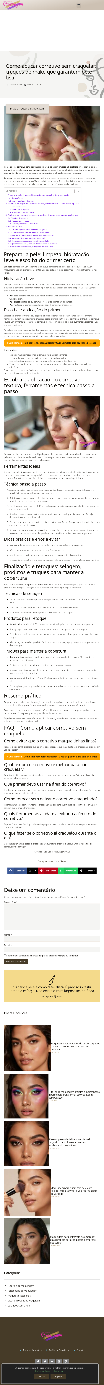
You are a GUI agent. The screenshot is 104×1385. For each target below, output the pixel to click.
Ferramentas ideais (19, 207)
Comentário (10, 902)
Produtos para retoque (20, 221)
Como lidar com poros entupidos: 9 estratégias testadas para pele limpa (60, 757)
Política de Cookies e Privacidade (50, 1371)
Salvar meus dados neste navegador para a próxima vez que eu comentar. (42, 956)
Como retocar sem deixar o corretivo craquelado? (30, 241)
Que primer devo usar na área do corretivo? (28, 238)
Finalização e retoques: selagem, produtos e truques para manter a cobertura (43, 215)
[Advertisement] (52, 30)
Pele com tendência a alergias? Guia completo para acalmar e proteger (60, 343)
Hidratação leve (17, 198)
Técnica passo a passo (20, 209)
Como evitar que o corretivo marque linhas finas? (30, 232)
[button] (79, 5)
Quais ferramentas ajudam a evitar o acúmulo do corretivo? (34, 244)
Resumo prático (15, 226)
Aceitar (41, 1376)
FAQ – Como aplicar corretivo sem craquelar (27, 229)
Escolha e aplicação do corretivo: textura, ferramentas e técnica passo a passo (43, 203)
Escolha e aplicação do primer (23, 201)
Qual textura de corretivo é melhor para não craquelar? (33, 235)
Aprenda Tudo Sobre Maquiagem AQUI (52, 851)
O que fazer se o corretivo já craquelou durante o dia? (32, 246)
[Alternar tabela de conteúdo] (75, 191)
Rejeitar (58, 1376)
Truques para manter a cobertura (25, 224)
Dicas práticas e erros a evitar (23, 212)
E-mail (8, 945)
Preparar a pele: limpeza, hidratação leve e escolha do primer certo (38, 195)
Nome (8, 935)
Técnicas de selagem (19, 218)
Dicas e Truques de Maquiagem (27, 108)
